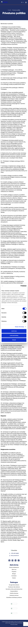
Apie (14, 569)
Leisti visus (14, 331)
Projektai (14, 571)
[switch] (24, 313)
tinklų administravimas (14, 589)
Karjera (14, 578)
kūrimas (14, 595)
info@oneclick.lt (15, 555)
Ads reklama (14, 587)
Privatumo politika (14, 624)
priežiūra (14, 597)
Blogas (14, 573)
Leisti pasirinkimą (14, 335)
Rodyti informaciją (19, 326)
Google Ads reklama (14, 585)
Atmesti (14, 339)
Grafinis (14, 593)
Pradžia (9, 10)
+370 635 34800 (15, 553)
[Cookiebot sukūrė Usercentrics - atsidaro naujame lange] (20, 286)
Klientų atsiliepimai (14, 567)
